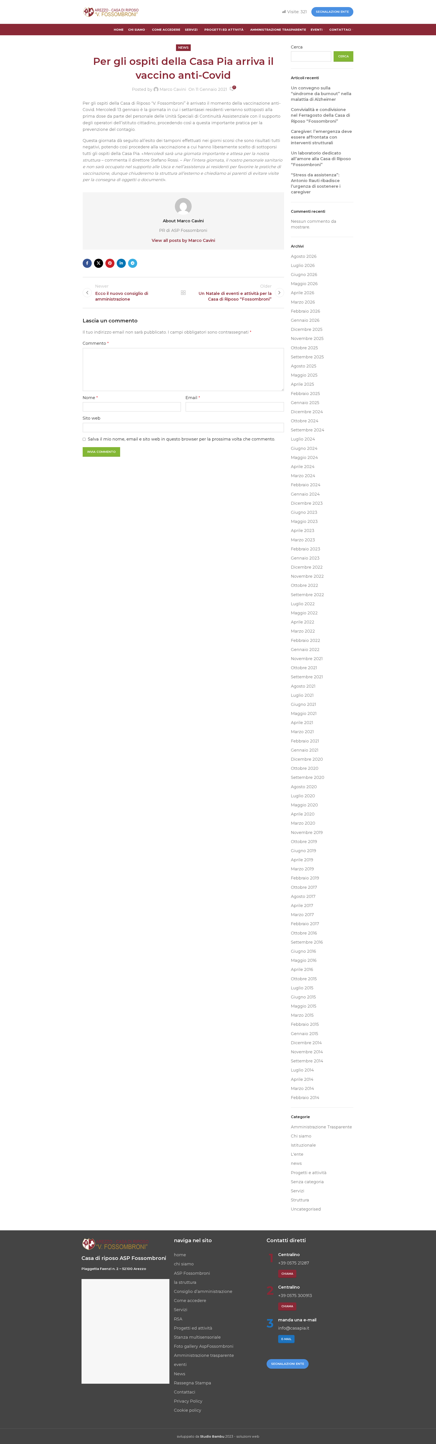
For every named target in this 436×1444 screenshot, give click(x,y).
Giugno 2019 (303, 850)
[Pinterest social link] (109, 263)
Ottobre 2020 (304, 768)
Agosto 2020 (304, 786)
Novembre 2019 (307, 832)
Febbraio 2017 (305, 923)
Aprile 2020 (303, 814)
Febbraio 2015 (305, 1024)
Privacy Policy (188, 1401)
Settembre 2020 (307, 777)
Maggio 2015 (303, 1006)
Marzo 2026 (303, 302)
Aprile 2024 (303, 466)
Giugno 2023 (304, 512)
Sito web (91, 418)
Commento (96, 343)
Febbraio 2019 (305, 878)
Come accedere (190, 1300)
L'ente (297, 1154)
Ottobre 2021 (304, 667)
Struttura (300, 1200)
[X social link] (98, 263)
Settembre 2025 (307, 357)
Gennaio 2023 (305, 558)
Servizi (297, 1190)
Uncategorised (306, 1209)
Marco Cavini (173, 89)
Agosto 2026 (304, 256)
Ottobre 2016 (304, 933)
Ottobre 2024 (304, 420)
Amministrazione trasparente (204, 1355)
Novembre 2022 (307, 576)
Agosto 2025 (303, 366)
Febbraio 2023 (305, 549)
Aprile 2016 (302, 969)
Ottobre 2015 (304, 978)
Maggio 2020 (304, 805)
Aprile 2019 (302, 859)
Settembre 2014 (307, 1061)
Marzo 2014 (302, 1088)
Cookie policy (187, 1410)
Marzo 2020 (303, 823)
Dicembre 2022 (307, 567)
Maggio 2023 (304, 521)
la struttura (185, 1282)
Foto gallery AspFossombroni (203, 1346)
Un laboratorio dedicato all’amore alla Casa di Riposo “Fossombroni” (321, 159)
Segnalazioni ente (332, 11)
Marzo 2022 (303, 631)
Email (193, 397)
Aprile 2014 (302, 1079)
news (183, 48)
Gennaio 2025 (305, 402)
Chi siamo (301, 1136)
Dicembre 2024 (307, 411)
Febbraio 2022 (305, 640)
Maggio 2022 (304, 613)
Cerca (297, 47)
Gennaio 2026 (305, 320)
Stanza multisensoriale (197, 1337)
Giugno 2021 (303, 704)
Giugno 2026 (304, 274)
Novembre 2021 (307, 658)
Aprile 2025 (302, 384)
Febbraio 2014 (305, 1097)
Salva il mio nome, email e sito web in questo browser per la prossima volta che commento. (181, 439)
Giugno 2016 (303, 951)
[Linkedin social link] (121, 263)
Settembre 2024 (307, 430)
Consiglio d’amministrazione (203, 1291)
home (180, 1254)
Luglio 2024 (303, 439)
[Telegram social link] (132, 263)
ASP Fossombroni (192, 1273)
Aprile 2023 (302, 530)
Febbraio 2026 (305, 311)
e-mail (286, 1339)
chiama (287, 1273)
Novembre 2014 (307, 1051)
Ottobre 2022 (304, 585)
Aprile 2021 (302, 722)
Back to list (183, 292)
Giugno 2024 (304, 448)
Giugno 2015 (303, 997)
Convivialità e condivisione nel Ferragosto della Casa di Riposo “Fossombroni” (320, 115)
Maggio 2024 (304, 457)
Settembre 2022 (307, 594)
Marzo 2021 (302, 731)
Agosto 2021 (303, 686)
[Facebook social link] (87, 263)
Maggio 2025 (304, 375)
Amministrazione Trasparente (321, 1127)
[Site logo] (111, 11)
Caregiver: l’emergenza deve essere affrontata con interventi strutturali (321, 137)
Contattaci (184, 1392)
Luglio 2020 (303, 795)
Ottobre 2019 (304, 841)
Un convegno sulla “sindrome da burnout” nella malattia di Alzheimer (321, 94)
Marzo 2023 (303, 539)
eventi (180, 1364)
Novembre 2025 (307, 338)
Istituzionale (303, 1145)
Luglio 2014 (302, 1070)
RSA (178, 1319)
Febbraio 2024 (305, 484)
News (179, 1373)
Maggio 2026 (304, 283)
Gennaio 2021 (304, 750)
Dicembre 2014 (306, 1042)
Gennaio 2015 (304, 1033)
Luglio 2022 (303, 603)
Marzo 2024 (303, 475)
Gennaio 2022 (305, 649)
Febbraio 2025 (305, 393)
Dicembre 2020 (307, 759)
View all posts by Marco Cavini (183, 240)
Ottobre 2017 (304, 887)
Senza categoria (307, 1181)
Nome (90, 397)
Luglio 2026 (303, 265)
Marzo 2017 (302, 914)
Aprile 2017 (302, 905)
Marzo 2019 (302, 868)
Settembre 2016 (307, 942)
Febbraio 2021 (305, 741)
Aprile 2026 (302, 292)
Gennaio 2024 (305, 494)
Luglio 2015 (302, 988)
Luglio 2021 (302, 695)
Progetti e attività (309, 1172)
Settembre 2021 (307, 676)
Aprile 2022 (302, 622)
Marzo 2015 (302, 1015)
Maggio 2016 (304, 960)
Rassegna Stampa (192, 1383)
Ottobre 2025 (304, 347)
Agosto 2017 (303, 896)
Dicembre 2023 (307, 503)
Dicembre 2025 (306, 329)
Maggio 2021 (304, 713)
